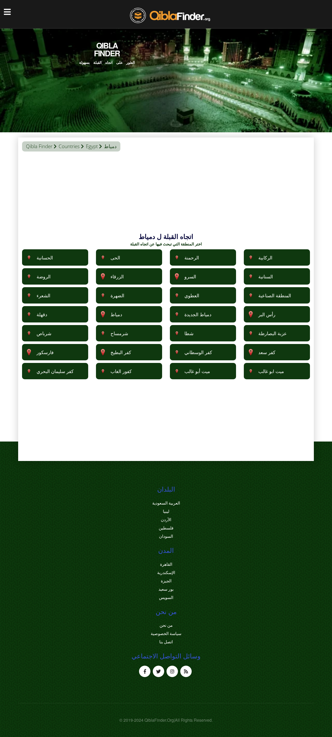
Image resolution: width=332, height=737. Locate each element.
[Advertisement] (166, 195)
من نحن (166, 625)
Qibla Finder (39, 146)
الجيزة (166, 581)
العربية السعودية (166, 503)
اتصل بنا (166, 642)
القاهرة (166, 564)
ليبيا (166, 511)
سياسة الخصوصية (166, 633)
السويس (166, 597)
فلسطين (166, 528)
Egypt (92, 146)
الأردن (166, 519)
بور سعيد (166, 589)
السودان (166, 536)
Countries (69, 146)
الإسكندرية (166, 572)
